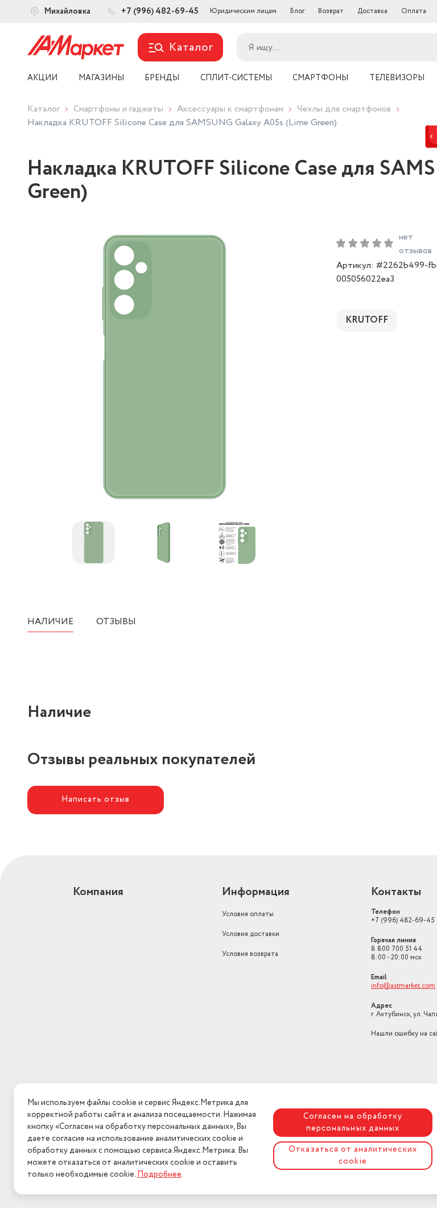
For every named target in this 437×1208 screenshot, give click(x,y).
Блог (297, 11)
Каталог (43, 109)
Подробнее (159, 1174)
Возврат (331, 11)
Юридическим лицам (243, 11)
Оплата (413, 11)
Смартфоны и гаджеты (118, 109)
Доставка (372, 11)
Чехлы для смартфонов (344, 109)
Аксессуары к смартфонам (230, 109)
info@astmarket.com (403, 986)
